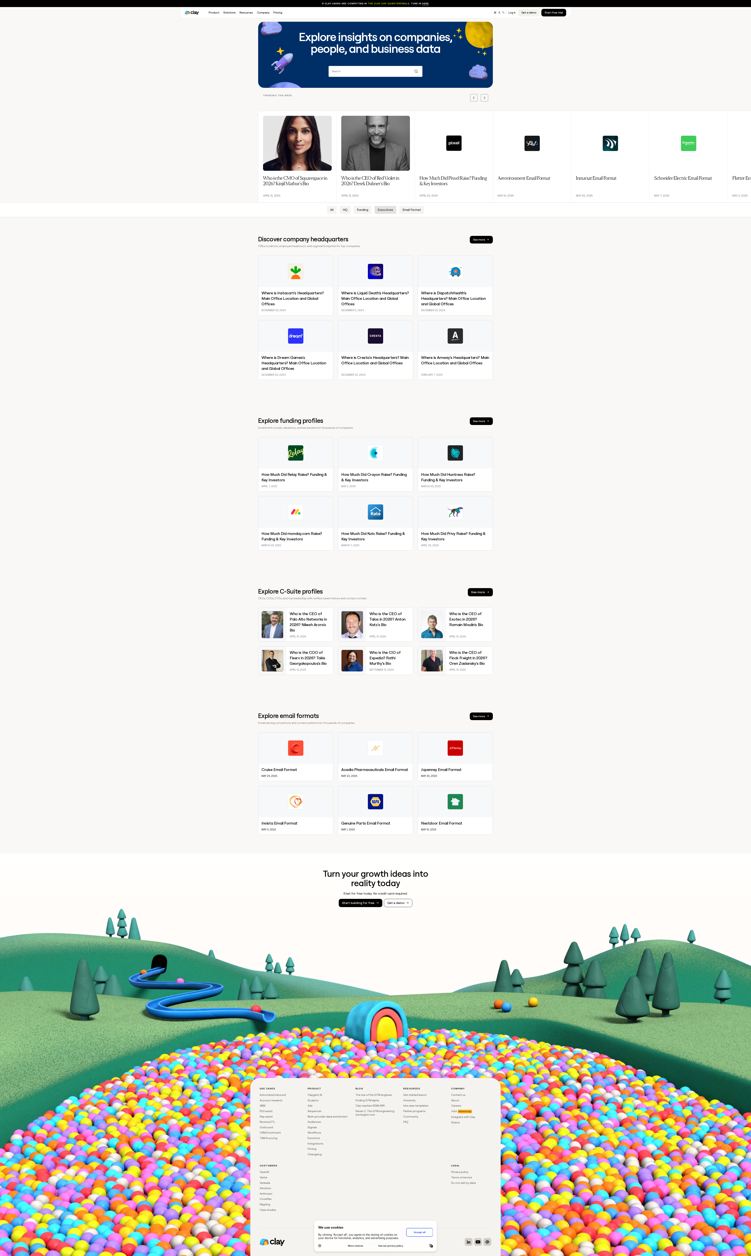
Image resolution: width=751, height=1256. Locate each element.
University (409, 1100)
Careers (456, 1105)
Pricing (312, 1148)
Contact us (458, 1094)
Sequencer (315, 1111)
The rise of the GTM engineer (374, 1094)
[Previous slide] (474, 98)
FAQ (405, 1121)
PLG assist (266, 1111)
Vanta (263, 1177)
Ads (310, 1105)
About (455, 1100)
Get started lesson (415, 1094)
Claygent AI (315, 1094)
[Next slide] (484, 98)
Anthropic (266, 1193)
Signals (312, 1127)
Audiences (314, 1121)
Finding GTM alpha (367, 1100)
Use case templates (416, 1105)
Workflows (314, 1132)
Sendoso (265, 1188)
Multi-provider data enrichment (328, 1116)
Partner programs (414, 1111)
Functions (314, 1138)
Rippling (265, 1204)
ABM (262, 1105)
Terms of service (461, 1177)
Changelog (315, 1154)
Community (410, 1116)
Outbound (266, 1127)
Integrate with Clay (463, 1117)
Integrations (315, 1143)
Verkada (265, 1182)
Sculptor (313, 1100)
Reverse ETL (267, 1121)
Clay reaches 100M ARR (370, 1105)
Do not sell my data (463, 1182)
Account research (271, 1100)
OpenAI (264, 1171)
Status (455, 1122)
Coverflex (266, 1198)
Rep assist (266, 1116)
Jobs (454, 1111)
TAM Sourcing (268, 1138)
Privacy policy (459, 1171)
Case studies (268, 1209)
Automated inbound (273, 1094)
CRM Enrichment (270, 1132)
